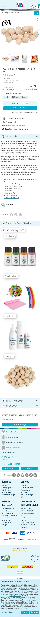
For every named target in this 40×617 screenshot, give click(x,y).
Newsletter (24, 492)
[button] (3, 35)
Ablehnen (25, 612)
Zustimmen (34, 612)
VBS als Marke (6, 490)
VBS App (4, 525)
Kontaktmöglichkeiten (27, 522)
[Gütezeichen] (5, 558)
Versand (35, 89)
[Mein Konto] (32, 7)
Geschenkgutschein (27, 488)
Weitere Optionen (7, 612)
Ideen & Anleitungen (27, 495)
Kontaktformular (10, 468)
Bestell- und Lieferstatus (28, 525)
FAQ (22, 497)
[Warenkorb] (37, 7)
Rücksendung (6, 518)
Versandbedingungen (8, 511)
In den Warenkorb (18, 108)
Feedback (30, 468)
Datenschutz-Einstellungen (10, 515)
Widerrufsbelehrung (8, 513)
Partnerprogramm (7, 488)
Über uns (4, 485)
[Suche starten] (36, 12)
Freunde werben (26, 490)
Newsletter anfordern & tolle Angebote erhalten (20, 415)
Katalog (23, 485)
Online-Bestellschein (8, 509)
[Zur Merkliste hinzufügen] (36, 19)
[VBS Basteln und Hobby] (20, 4)
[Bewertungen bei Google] (20, 550)
